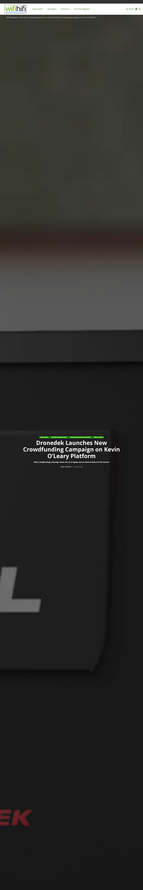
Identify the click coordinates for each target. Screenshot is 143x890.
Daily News (44, 437)
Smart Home (98, 437)
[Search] (139, 9)
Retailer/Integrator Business (80, 437)
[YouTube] (132, 9)
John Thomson (66, 467)
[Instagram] (130, 9)
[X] (127, 9)
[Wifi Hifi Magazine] (15, 9)
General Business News (59, 437)
